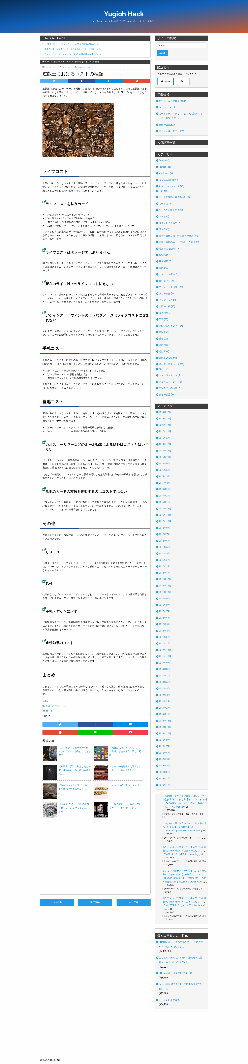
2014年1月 (164, 714)
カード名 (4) (165, 203)
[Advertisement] (124, 1038)
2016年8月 (164, 527)
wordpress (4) (166, 173)
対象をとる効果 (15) (169, 248)
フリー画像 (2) (166, 293)
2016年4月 (164, 553)
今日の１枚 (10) (167, 306)
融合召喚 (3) (165, 338)
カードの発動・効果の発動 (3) (174, 197)
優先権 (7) (164, 229)
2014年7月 (164, 675)
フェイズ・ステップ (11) (171, 381)
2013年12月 (165, 720)
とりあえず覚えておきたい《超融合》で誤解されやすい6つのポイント (181, 960)
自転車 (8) (164, 332)
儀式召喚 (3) (165, 313)
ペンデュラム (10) (168, 300)
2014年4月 (164, 695)
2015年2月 (164, 643)
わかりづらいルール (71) (171, 186)
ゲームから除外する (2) (171, 210)
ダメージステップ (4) (170, 375)
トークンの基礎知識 (169, 999)
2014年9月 (164, 663)
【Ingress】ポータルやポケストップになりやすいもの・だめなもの (181, 944)
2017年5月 (164, 476)
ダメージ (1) (165, 368)
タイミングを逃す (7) (170, 223)
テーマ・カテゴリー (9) (171, 287)
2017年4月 (164, 482)
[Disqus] (95, 857)
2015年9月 (164, 598)
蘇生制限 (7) (165, 261)
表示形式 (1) (165, 267)
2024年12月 (165, 412)
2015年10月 (165, 592)
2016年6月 (164, 540)
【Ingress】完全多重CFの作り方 (175, 973)
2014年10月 (165, 656)
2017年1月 (164, 502)
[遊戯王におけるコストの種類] (109, 81)
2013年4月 (164, 765)
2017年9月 (164, 463)
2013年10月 (165, 733)
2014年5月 (164, 688)
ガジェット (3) (166, 280)
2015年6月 (164, 617)
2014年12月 (165, 650)
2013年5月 (164, 759)
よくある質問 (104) (169, 179)
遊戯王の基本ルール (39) (171, 364)
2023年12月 (165, 418)
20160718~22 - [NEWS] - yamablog (180, 854)
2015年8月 (164, 605)
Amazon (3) (164, 160)
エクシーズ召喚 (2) (168, 274)
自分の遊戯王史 (167, 124)
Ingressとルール (167, 107)
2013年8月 (164, 740)
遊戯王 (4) (164, 351)
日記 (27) (163, 319)
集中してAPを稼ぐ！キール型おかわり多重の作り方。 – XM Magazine (185, 803)
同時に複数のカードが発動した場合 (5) (179, 242)
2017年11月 (165, 450)
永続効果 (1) (165, 255)
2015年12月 (165, 579)
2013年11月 (165, 727)
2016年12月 (165, 508)
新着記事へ (95, 902)
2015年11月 (165, 585)
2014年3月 (164, 701)
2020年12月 (165, 431)
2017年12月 (165, 444)
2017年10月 (165, 457)
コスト (49, 711)
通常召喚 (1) (165, 345)
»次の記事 (133, 902)
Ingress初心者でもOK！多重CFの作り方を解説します (180, 986)
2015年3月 (164, 637)
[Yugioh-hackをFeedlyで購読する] (181, 81)
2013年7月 (164, 746)
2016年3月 (164, 560)
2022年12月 (165, 425)
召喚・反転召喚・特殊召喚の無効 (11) (178, 235)
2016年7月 (164, 534)
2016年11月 (165, 515)
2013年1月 (164, 785)
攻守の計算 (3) (166, 394)
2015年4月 (164, 630)
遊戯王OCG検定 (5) (168, 357)
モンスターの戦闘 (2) (170, 388)
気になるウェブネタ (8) (171, 325)
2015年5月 (164, 624)
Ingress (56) (165, 166)
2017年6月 (164, 470)
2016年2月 (164, 566)
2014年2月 (164, 707)
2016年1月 (164, 572)
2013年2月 (164, 778)
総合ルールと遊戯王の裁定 (172, 100)
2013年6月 (164, 752)
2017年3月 (164, 489)
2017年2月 (164, 495)
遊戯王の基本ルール (55, 706)
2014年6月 (164, 682)
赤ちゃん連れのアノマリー (172, 131)
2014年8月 (164, 669)
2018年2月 (164, 438)
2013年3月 (164, 772)
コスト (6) (164, 216)
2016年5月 (164, 547)
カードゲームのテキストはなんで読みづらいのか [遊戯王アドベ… (181, 116)
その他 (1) (164, 190)
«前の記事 (57, 902)
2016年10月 (165, 521)
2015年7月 (164, 611)
